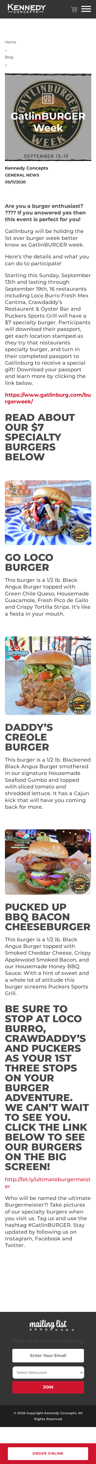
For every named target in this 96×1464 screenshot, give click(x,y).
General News (22, 175)
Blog (9, 57)
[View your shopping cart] (74, 9)
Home (10, 42)
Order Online (48, 1453)
